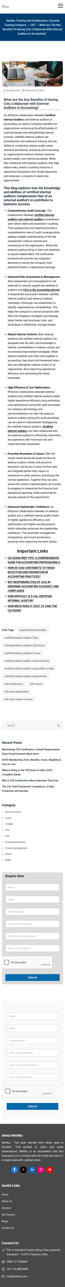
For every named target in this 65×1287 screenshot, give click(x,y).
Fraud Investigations (16, 848)
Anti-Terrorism (13, 812)
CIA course (36, 683)
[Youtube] (49, 1169)
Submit (32, 977)
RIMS (8, 860)
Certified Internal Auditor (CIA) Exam (24, 645)
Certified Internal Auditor (33, 630)
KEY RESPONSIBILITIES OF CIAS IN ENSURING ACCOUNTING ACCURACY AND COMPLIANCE (33, 586)
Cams (8, 818)
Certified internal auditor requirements (25, 676)
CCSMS (9, 824)
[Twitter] (23, 1169)
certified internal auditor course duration (26, 660)
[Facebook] (14, 1169)
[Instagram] (41, 1169)
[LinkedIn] (32, 1169)
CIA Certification (13, 683)
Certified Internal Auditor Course (22, 653)
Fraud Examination (15, 842)
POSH (8, 854)
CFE (7, 830)
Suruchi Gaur (13, 90)
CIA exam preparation (16, 691)
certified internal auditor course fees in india (29, 668)
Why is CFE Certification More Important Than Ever (30, 780)
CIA (7, 836)
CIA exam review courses (18, 699)
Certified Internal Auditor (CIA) (21, 637)
